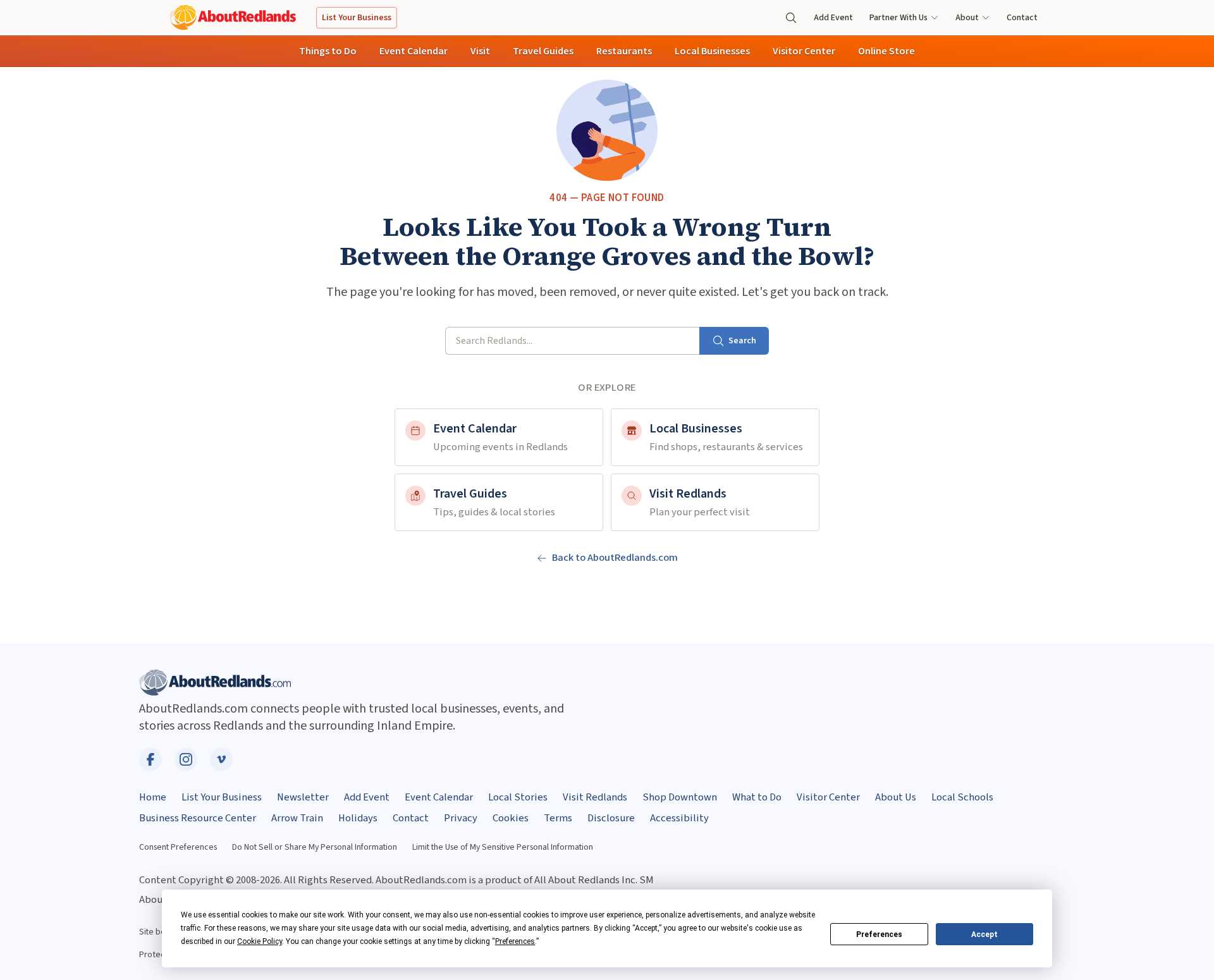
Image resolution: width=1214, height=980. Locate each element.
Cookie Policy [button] (259, 941)
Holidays (357, 818)
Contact (1022, 17)
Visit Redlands (595, 797)
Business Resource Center (197, 818)
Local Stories (518, 797)
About (967, 17)
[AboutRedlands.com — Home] (232, 17)
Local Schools (962, 797)
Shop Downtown (679, 797)
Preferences (879, 934)
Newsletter (303, 797)
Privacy (460, 818)
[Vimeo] (221, 759)
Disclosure (611, 818)
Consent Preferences (178, 847)
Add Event (833, 17)
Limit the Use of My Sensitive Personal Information (502, 847)
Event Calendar (413, 51)
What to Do (757, 797)
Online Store (886, 51)
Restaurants (624, 51)
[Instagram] (186, 759)
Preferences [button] (515, 941)
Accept (984, 934)
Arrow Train (297, 818)
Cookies (511, 818)
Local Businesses (712, 51)
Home (152, 797)
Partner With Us (898, 17)
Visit (480, 51)
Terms (558, 818)
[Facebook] (150, 759)
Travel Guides (543, 51)
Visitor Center (804, 51)
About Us (895, 797)
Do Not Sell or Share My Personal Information (314, 847)
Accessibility (679, 818)
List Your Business (356, 17)
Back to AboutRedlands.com (615, 557)
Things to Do (328, 51)
